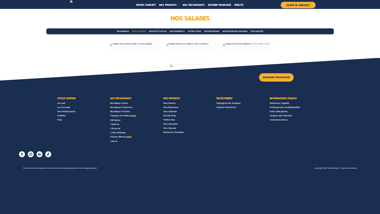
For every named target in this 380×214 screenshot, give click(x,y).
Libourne (115, 128)
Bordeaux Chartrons (121, 107)
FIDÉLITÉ (238, 5)
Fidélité (61, 115)
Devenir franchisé (226, 107)
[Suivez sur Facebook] (22, 154)
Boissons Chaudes (173, 132)
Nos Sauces (257, 31)
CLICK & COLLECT (298, 5)
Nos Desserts (177, 31)
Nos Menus (123, 31)
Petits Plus (169, 119)
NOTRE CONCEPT (146, 5)
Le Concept (63, 107)
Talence (114, 124)
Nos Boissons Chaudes (235, 31)
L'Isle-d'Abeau (118, 132)
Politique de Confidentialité (285, 107)
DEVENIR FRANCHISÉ (219, 5)
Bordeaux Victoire (120, 111)
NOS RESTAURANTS (194, 5)
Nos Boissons (211, 31)
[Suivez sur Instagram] (31, 154)
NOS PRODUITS (168, 5)
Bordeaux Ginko (119, 103)
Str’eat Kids (194, 31)
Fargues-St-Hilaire (120, 115)
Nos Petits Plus (157, 31)
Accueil (61, 103)
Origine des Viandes (281, 115)
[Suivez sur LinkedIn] (39, 154)
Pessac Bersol (118, 136)
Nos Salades (139, 31)
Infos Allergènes (279, 111)
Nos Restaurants (66, 111)
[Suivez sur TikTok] (48, 154)
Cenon (114, 141)
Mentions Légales (279, 103)
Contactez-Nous (279, 119)
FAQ (59, 119)
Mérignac (115, 120)
